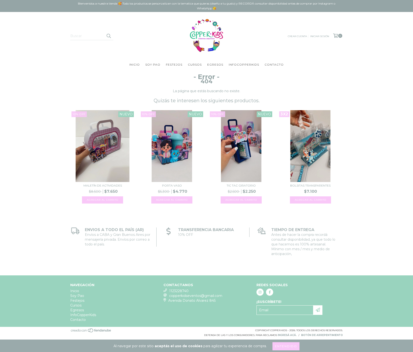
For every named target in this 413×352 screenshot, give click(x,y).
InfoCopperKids (244, 64)
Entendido (286, 346)
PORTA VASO (172, 185)
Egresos (215, 64)
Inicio (134, 64)
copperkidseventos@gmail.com (195, 296)
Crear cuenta (297, 36)
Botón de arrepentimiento (322, 335)
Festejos (174, 64)
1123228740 (179, 291)
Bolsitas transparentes (310, 185)
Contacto (274, 64)
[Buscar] (108, 36)
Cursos (195, 64)
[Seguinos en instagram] (260, 292)
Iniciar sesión (319, 36)
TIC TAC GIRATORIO (241, 185)
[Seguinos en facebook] (269, 292)
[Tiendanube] (91, 331)
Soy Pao (152, 64)
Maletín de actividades (102, 185)
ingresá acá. (287, 335)
